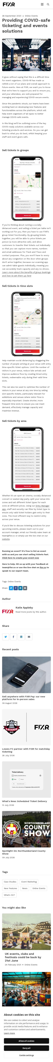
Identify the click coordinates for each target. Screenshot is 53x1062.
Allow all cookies (26, 1041)
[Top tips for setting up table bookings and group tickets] (26, 990)
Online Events (31, 16)
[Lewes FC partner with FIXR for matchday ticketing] (26, 727)
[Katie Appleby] (7, 611)
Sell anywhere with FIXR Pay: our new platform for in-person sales (23, 698)
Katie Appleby (24, 607)
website (6, 539)
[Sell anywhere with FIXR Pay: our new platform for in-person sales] (26, 675)
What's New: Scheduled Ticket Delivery (24, 801)
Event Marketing (29, 882)
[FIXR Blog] (11, 4)
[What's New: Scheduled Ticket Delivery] (26, 779)
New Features (10, 888)
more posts (26, 612)
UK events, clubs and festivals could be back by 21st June (23, 957)
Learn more (9, 1033)
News (24, 888)
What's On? (9, 895)
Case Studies (10, 882)
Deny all (26, 1048)
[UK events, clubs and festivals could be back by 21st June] (26, 931)
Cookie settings (26, 1055)
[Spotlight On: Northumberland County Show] (26, 829)
